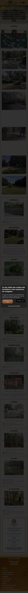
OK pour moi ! (20, 300)
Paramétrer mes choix (7, 301)
